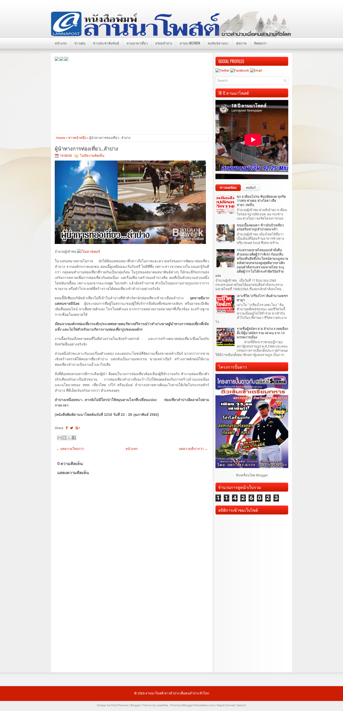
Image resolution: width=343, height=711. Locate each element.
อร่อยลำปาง (163, 42)
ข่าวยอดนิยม (228, 187)
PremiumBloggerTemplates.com (192, 705)
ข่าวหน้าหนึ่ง (77, 138)
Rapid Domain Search (231, 705)
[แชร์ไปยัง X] (69, 437)
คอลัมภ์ (251, 187)
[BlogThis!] (64, 437)
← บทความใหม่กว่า (70, 449)
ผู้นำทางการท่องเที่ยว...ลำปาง (86, 148)
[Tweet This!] (71, 428)
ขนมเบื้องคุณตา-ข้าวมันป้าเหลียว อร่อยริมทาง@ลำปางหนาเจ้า (260, 227)
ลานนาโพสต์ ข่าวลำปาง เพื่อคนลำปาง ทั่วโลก (177, 693)
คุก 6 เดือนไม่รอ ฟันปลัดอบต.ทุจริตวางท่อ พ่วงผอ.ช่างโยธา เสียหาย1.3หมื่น (261, 201)
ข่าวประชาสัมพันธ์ (106, 42)
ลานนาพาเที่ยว (137, 42)
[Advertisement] (132, 97)
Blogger (261, 475)
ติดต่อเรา (260, 42)
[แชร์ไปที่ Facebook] (73, 437)
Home (60, 138)
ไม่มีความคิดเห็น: (92, 156)
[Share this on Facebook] (67, 428)
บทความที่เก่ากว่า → (193, 449)
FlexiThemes (119, 705)
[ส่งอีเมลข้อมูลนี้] (59, 437)
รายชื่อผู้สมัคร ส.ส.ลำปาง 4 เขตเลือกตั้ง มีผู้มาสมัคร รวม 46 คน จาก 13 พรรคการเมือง (262, 333)
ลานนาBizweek (190, 42)
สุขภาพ (241, 42)
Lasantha (162, 705)
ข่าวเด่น (79, 42)
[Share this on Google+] (77, 428)
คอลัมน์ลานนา (218, 42)
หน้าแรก (61, 42)
